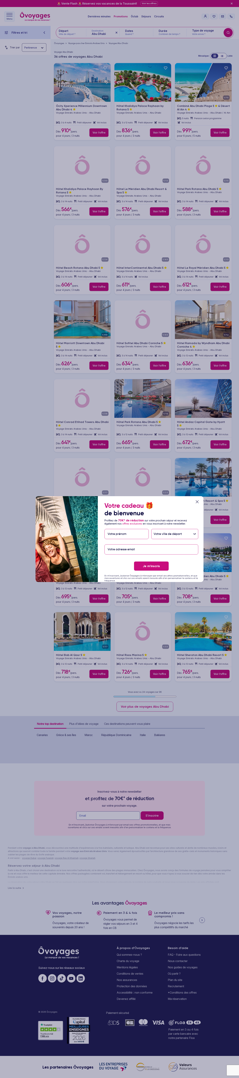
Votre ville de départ (168, 527)
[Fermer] (197, 502)
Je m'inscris (151, 566)
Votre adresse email (121, 542)
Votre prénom (117, 527)
